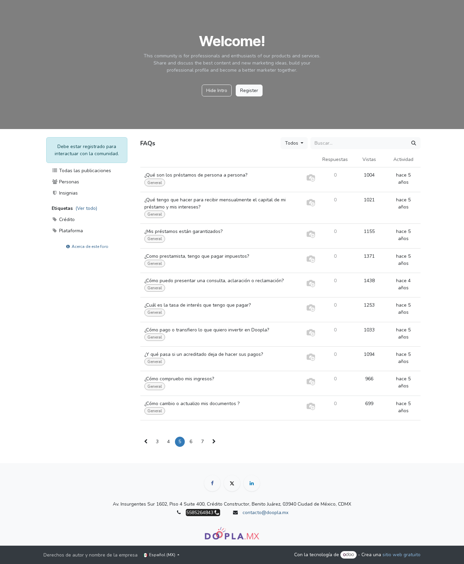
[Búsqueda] (414, 143)
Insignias (68, 193)
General (154, 182)
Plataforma (70, 231)
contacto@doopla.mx (265, 512)
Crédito (66, 219)
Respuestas (335, 159)
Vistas (369, 159)
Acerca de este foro (89, 246)
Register (249, 90)
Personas (68, 182)
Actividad (403, 159)
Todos (292, 143)
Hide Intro (216, 90)
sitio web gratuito (401, 554)
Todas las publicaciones (84, 170)
